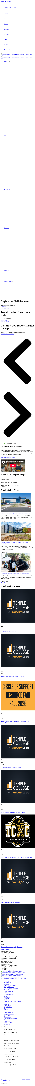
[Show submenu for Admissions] (11, 190)
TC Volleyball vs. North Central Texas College (13, 812)
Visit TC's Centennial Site (7, 334)
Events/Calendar (8, 1022)
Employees (7, 997)
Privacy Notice (8, 990)
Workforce (6, 270)
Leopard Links (7, 281)
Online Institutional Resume (11, 988)
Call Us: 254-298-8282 (10, 7)
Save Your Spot (5, 321)
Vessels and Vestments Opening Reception (11, 947)
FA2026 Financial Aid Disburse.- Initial (11, 767)
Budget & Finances (9, 987)
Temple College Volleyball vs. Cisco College (12, 676)
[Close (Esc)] (1, 1083)
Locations (6, 29)
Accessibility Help (5, 1080)
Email (5, 999)
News (5, 992)
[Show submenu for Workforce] (11, 271)
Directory (6, 984)
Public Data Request (9, 991)
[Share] (3, 1083)
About (5, 135)
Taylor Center (7, 1017)
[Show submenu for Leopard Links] (13, 281)
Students (6, 61)
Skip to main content (6, 1)
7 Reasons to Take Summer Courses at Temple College (15, 573)
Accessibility (7, 1024)
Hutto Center (7, 1015)
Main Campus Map (9, 1012)
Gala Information (5, 320)
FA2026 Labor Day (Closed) (8, 631)
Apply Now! (7, 49)
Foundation (7, 1021)
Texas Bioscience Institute (10, 1018)
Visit (5, 19)
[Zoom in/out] (6, 1083)
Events (5, 39)
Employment (7, 998)
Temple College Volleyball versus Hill (10, 902)
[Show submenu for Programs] (10, 228)
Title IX (6, 1010)
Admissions (7, 189)
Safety (5, 1008)
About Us (6, 981)
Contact (6, 13)
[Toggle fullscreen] (4, 1083)
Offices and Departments (10, 985)
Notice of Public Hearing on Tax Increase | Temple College (16, 513)
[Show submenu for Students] (10, 61)
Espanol (6, 44)
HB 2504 (6, 1004)
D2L (5, 1002)
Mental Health (7, 1005)
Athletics (6, 34)
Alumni (6, 1019)
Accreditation (7, 982)
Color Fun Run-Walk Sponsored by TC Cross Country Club (16, 857)
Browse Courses (5, 308)
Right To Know (8, 1007)
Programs (6, 228)
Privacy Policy (26, 1079)
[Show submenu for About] (9, 135)
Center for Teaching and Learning (12, 1001)
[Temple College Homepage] (17, 55)
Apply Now (4, 306)
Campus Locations (9, 1014)
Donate (6, 24)
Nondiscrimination (8, 994)
